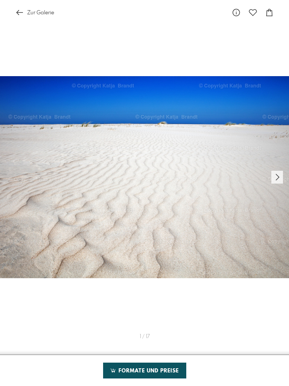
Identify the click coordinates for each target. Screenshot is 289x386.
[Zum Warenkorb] (269, 13)
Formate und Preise (148, 371)
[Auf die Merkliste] (252, 13)
